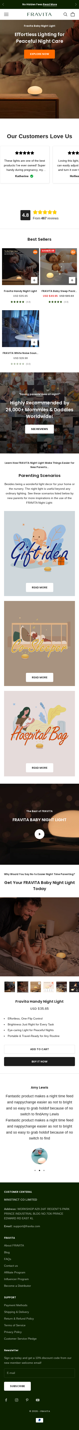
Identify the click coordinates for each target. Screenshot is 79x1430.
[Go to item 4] (48, 987)
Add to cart (39, 1049)
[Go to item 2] (22, 987)
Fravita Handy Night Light (20, 291)
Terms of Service (15, 1325)
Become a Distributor (17, 1285)
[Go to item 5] (61, 987)
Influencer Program (16, 1279)
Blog (7, 1252)
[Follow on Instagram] (17, 1400)
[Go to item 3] (35, 987)
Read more (39, 587)
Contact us (11, 1265)
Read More (50, 4)
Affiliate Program (14, 1272)
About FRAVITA (14, 1245)
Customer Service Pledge (20, 1338)
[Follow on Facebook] (6, 1400)
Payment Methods (15, 1305)
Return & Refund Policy (19, 1318)
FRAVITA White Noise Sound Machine (20, 353)
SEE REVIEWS (39, 429)
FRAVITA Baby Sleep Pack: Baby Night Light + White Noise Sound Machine (59, 291)
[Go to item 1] (9, 987)
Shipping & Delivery (16, 1312)
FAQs (7, 1259)
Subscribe (17, 1386)
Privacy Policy (13, 1332)
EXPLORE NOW (39, 54)
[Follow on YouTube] (38, 1400)
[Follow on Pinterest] (27, 1400)
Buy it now (39, 1061)
